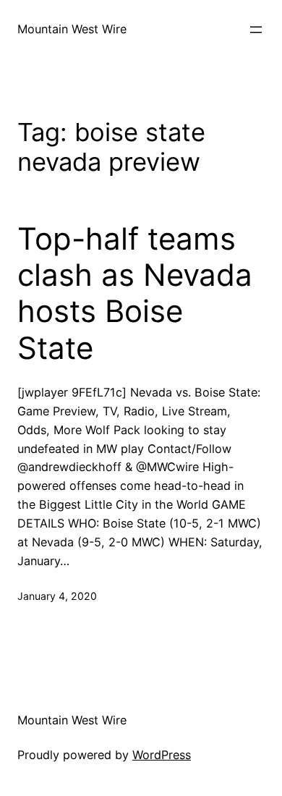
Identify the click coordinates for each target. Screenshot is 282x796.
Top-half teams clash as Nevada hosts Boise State (134, 293)
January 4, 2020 (57, 596)
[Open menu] (256, 29)
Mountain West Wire (72, 29)
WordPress (161, 755)
